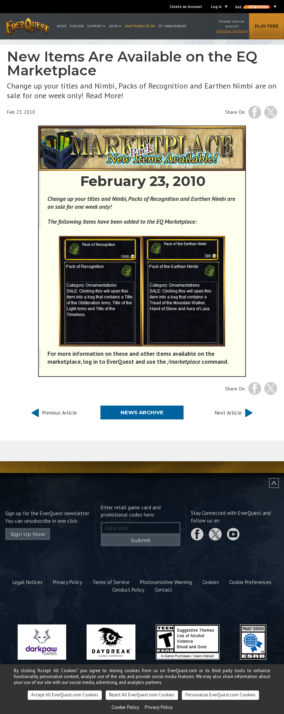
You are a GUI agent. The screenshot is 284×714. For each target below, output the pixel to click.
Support (94, 26)
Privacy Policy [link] (159, 707)
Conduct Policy (128, 589)
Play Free (266, 26)
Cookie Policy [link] (125, 707)
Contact (163, 589)
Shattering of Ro (140, 26)
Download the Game (231, 31)
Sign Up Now (27, 534)
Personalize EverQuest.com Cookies (220, 695)
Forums (77, 26)
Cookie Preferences (250, 582)
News (61, 26)
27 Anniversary (172, 26)
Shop (113, 26)
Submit (140, 540)
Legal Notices (27, 582)
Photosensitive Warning (166, 582)
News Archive (142, 412)
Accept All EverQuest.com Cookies (64, 695)
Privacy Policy (67, 582)
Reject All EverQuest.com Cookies (142, 695)
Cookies (210, 582)
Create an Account (186, 6)
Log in (216, 6)
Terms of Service (111, 582)
